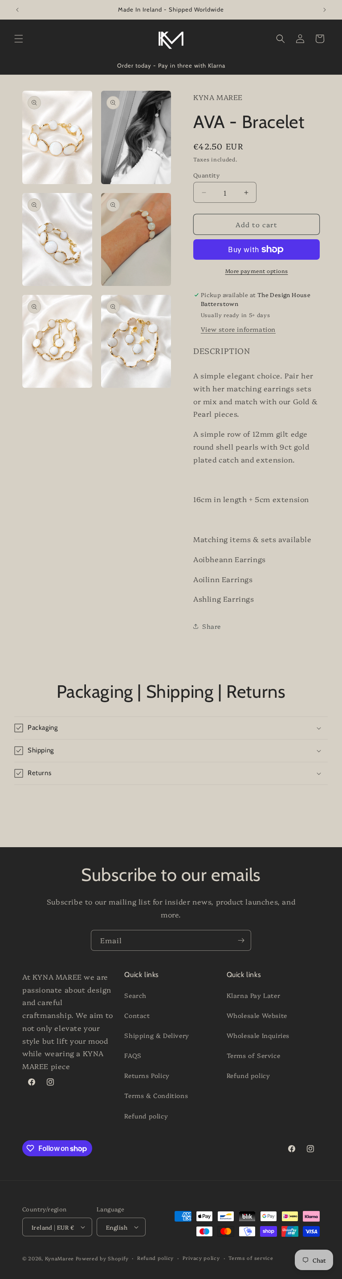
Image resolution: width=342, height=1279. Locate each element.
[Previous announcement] (17, 10)
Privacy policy (201, 1258)
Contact (137, 1015)
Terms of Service (254, 1055)
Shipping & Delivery (156, 1035)
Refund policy (146, 1115)
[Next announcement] (324, 10)
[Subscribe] (241, 940)
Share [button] (211, 626)
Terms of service (250, 1258)
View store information (238, 329)
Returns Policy (146, 1075)
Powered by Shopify (102, 1258)
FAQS (132, 1055)
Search (135, 995)
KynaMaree (59, 1258)
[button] (18, 38)
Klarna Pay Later (254, 995)
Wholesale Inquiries (258, 1035)
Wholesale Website (257, 1015)
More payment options (256, 270)
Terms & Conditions (156, 1095)
